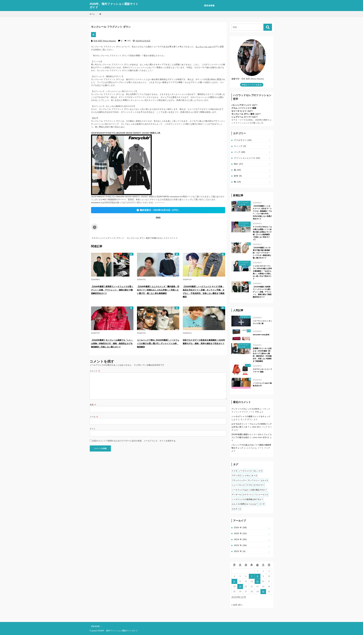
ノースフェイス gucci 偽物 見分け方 (262, 384)
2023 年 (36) (240, 545)
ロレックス (258, 471)
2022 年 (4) (240, 551)
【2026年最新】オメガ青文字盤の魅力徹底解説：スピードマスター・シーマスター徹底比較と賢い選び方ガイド (262, 253)
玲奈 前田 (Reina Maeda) (104, 41)
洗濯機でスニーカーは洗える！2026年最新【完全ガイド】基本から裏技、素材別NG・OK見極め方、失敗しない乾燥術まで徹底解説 (262, 354)
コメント (95, 371)
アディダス (236, 475)
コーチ (262, 504)
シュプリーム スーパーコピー (244, 117)
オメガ (254, 475)
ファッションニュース (247, 158)
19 (240, 586)
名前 (93, 404)
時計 (238, 164)
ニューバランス (238, 485)
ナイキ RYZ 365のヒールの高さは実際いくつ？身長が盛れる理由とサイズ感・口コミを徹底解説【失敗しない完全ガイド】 (262, 233)
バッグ (239, 152)
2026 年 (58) (240, 527)
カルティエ (236, 509)
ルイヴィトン (248, 494)
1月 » (240, 605)
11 (234, 581)
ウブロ (249, 485)
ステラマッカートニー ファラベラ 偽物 (262, 370)
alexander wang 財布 (261, 335)
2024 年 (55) (240, 539)
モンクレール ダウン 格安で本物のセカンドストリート (151, 238)
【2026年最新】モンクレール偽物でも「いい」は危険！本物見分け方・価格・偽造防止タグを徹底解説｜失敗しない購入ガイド (112, 343)
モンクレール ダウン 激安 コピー (246, 114)
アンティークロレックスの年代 (245, 409)
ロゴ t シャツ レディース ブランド (108, 238)
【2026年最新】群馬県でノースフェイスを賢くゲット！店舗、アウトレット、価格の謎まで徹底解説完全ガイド (112, 289)
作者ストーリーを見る (252, 85)
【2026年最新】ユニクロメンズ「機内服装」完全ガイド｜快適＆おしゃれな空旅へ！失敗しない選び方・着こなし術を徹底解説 (158, 289)
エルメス (264, 480)
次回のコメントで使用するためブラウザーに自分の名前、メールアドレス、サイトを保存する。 (134, 441)
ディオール (236, 494)
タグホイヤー (258, 485)
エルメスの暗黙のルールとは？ (245, 504)
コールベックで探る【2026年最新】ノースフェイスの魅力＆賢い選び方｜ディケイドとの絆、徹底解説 (158, 343)
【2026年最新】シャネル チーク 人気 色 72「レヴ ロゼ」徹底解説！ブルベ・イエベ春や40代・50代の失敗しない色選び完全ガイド (262, 212)
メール (94, 417)
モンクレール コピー (204, 46)
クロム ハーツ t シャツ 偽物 (243, 108)
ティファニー (253, 480)
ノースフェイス (245, 471)
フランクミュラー (239, 480)
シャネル (246, 475)
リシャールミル (261, 494)
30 (263, 591)
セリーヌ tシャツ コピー (242, 111)
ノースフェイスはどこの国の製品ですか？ (249, 490)
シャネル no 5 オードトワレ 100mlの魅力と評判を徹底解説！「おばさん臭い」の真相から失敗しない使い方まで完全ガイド (262, 272)
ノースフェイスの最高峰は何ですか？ (247, 499)
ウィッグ (240, 146)
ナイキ (234, 471)
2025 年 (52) (240, 533)
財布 (238, 176)
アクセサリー (243, 140)
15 (257, 581)
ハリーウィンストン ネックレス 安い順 (262, 322)
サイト (93, 429)
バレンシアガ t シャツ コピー (244, 105)
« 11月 (234, 605)
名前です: (235, 79)
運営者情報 (209, 5)
